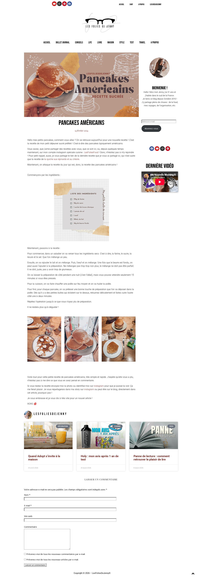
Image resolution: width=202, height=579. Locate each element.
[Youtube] (54, 3)
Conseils (79, 42)
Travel (142, 42)
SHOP (131, 4)
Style (121, 42)
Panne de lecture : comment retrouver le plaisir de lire (152, 458)
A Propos (141, 4)
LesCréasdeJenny (155, 4)
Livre (99, 42)
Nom (27, 494)
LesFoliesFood (91, 152)
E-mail (27, 505)
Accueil (121, 4)
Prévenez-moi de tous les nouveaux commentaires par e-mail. (55, 554)
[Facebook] (69, 3)
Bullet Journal (63, 42)
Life (90, 42)
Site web (28, 516)
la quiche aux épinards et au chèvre (61, 159)
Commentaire (30, 526)
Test (132, 42)
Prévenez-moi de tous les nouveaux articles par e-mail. (52, 559)
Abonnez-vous (151, 128)
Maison (110, 42)
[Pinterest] (64, 3)
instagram (99, 386)
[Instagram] (59, 3)
